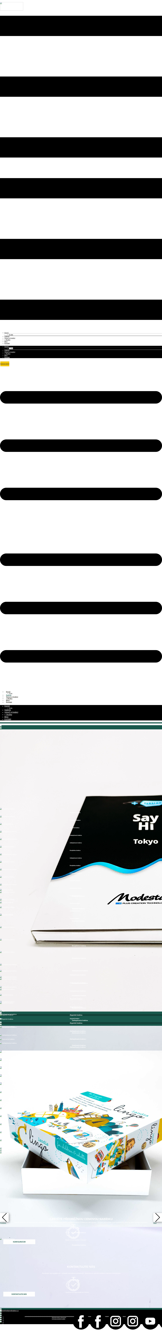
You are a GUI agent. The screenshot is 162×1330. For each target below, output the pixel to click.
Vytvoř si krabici (9, 338)
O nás (11, 334)
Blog (5, 341)
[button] (4, 1217)
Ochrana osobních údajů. (58, 1319)
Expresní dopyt (4, 364)
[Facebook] (90, 1329)
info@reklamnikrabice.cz (10, 1310)
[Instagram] (124, 1329)
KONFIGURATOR (19, 1242)
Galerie (6, 336)
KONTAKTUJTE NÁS (19, 1294)
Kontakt (7, 343)
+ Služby (7, 340)
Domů (6, 333)
